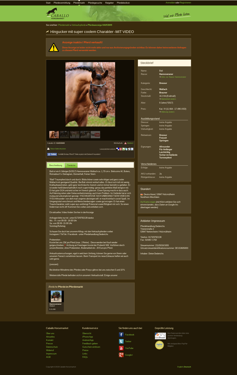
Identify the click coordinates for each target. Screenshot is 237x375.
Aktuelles (50, 337)
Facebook (129, 334)
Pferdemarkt (79, 3)
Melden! (130, 143)
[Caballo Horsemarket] (57, 18)
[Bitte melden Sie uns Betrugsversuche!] (125, 143)
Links (84, 353)
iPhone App (87, 337)
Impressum (51, 353)
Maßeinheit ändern (168, 99)
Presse (49, 343)
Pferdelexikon (123, 3)
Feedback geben (90, 343)
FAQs (85, 357)
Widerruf (50, 350)
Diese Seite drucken (58, 149)
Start (48, 3)
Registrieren (185, 2)
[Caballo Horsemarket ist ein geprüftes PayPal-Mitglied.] (159, 349)
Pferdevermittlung (62, 3)
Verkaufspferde (79, 25)
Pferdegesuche (95, 3)
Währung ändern (167, 112)
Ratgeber (109, 3)
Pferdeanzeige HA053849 (100, 25)
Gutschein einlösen (91, 347)
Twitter (128, 341)
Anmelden (170, 2)
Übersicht (86, 333)
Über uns (50, 333)
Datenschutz (52, 347)
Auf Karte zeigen (148, 202)
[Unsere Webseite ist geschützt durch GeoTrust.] (160, 338)
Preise (85, 350)
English (180, 367)
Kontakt (49, 340)
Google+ (129, 355)
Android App (88, 340)
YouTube (129, 348)
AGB (48, 357)
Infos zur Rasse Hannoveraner (173, 77)
